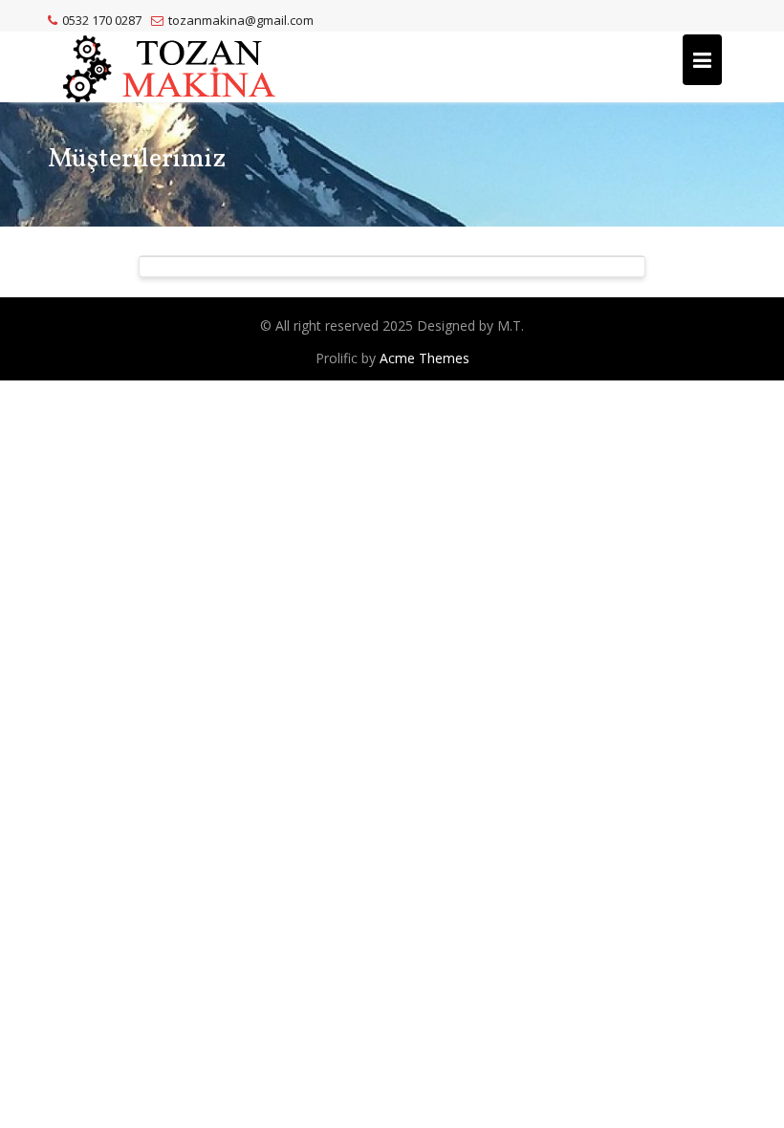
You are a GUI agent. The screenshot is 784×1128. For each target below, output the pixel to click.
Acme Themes (424, 358)
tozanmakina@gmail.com (241, 20)
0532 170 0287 (102, 20)
